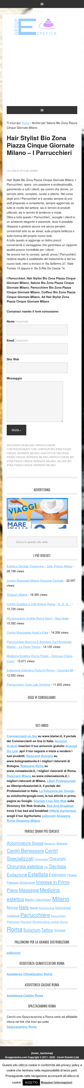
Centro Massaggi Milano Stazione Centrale (35, 580)
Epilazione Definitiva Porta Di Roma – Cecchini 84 (40, 670)
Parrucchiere (45, 445)
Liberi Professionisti (61, 781)
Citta (46, 867)
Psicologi (26, 922)
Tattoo (47, 930)
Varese (59, 929)
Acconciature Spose (25, 843)
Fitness (72, 875)
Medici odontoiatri (38, 899)
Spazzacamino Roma (22, 1026)
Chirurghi (57, 859)
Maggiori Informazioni (56, 1082)
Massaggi (29, 889)
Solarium (31, 930)
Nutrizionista (46, 908)
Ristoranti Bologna (39, 756)
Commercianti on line (22, 736)
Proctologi (13, 922)
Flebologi (13, 882)
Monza (12, 907)
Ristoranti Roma (32, 766)
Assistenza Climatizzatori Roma (29, 974)
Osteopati (13, 915)
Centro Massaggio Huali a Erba (27, 632)
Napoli (34, 907)
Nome (17, 321)
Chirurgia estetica (25, 866)
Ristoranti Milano (19, 776)
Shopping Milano (28, 820)
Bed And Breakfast (60, 805)
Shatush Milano (17, 594)
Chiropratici (41, 859)
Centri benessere (42, 27)
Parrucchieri (58, 916)
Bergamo (50, 843)
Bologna (61, 843)
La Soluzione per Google (56, 791)
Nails (24, 907)
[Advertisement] (42, 71)
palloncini (49, 815)
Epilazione (17, 874)
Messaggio (14, 378)
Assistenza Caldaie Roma (25, 995)
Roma (14, 928)
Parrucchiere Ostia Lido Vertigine (28, 684)
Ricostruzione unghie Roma (50, 922)
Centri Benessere (25, 850)
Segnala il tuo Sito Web (49, 801)
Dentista (57, 866)
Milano (29, 445)
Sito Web (13, 359)
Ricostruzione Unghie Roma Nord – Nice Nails (38, 618)
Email (17, 340)
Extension (57, 874)
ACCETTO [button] (31, 1082)
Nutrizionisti (63, 907)
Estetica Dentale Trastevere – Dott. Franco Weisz (39, 566)
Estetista (38, 874)
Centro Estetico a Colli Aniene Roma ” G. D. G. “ (39, 604)
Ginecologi (27, 882)
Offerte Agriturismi (62, 810)
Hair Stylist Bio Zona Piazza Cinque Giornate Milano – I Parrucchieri (40, 145)
